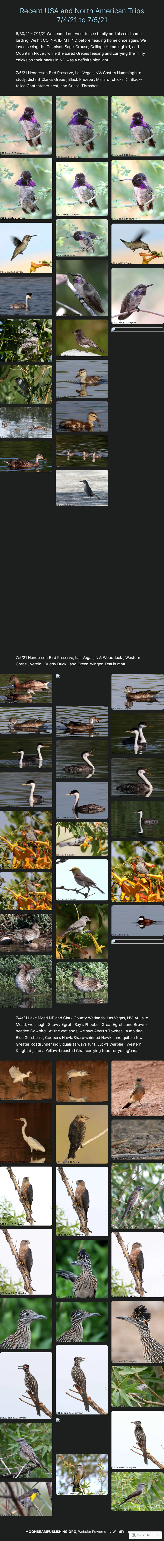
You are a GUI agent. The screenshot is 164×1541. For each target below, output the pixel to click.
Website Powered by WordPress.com (108, 1531)
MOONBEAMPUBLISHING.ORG (50, 1531)
